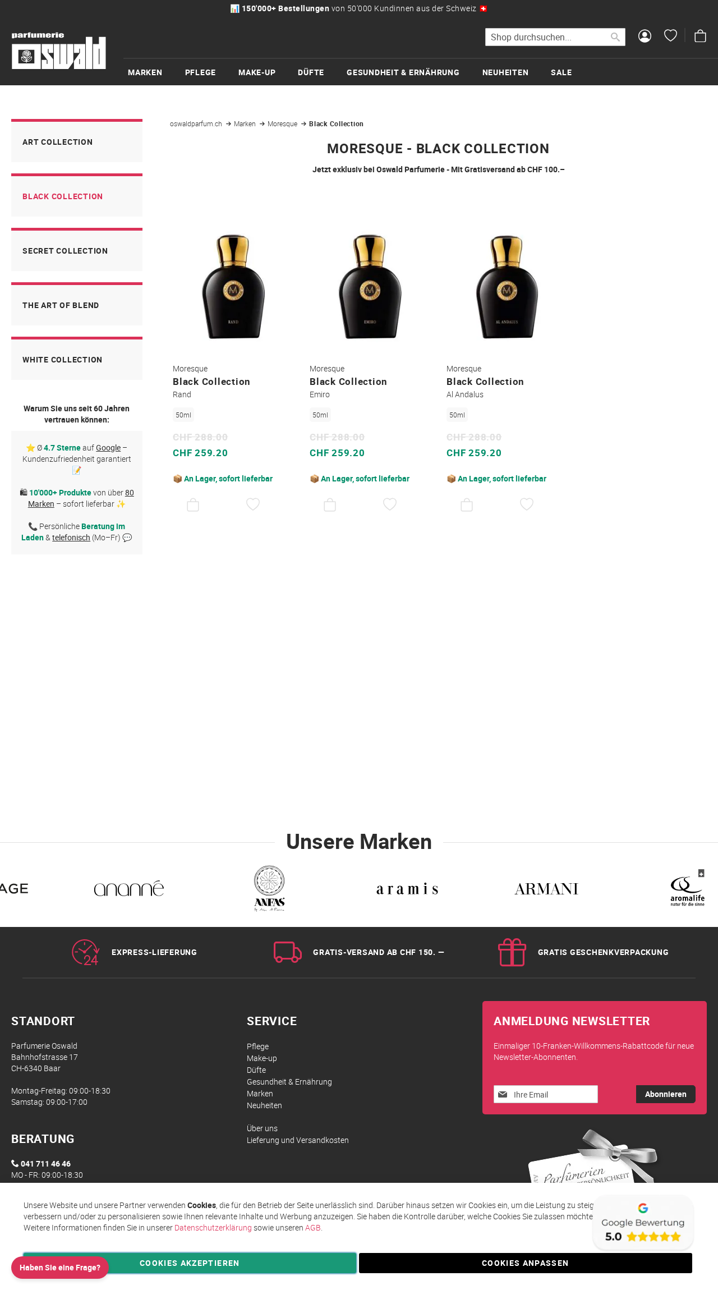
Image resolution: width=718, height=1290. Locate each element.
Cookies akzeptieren (190, 1262)
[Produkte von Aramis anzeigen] (407, 890)
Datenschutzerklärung (213, 1227)
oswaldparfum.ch (197, 123)
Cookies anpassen (525, 1262)
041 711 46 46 (46, 1163)
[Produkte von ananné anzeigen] (129, 890)
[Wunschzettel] (670, 37)
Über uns (262, 1128)
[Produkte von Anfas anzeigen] (268, 890)
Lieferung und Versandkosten (298, 1140)
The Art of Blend (60, 305)
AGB (313, 1227)
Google (108, 447)
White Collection (62, 359)
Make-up (262, 1058)
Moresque (283, 123)
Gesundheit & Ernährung (289, 1081)
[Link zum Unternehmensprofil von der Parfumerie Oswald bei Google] (642, 1250)
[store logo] (59, 51)
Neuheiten (264, 1105)
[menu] (420, 71)
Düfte (256, 1069)
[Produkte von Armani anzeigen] (546, 890)
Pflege (258, 1046)
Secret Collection (65, 250)
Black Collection (62, 196)
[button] (253, 505)
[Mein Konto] (644, 37)
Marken (245, 123)
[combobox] (555, 37)
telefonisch (71, 537)
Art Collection (57, 141)
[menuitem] (156, 72)
